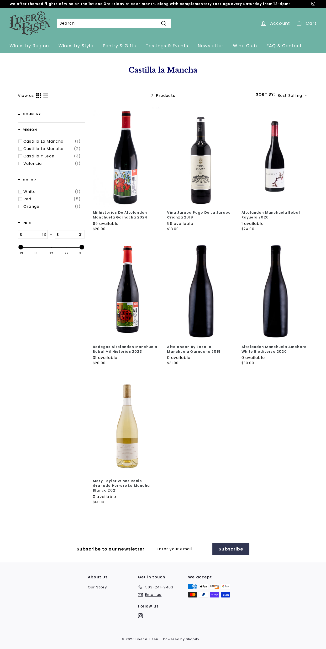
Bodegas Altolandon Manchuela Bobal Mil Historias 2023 (125, 349)
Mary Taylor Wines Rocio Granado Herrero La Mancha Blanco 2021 (121, 486)
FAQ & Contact (284, 46)
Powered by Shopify (181, 639)
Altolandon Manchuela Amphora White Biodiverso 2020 (274, 349)
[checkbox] (52, 141)
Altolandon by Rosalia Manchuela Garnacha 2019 (194, 349)
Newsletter (210, 46)
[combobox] (114, 23)
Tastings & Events (167, 46)
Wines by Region (29, 46)
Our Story (97, 587)
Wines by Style (75, 46)
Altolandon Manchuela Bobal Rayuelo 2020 (271, 215)
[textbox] (34, 234)
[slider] (20, 247)
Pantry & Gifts (119, 46)
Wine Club (245, 46)
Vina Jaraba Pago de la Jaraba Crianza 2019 (199, 215)
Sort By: (265, 94)
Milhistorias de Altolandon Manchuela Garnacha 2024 (120, 215)
